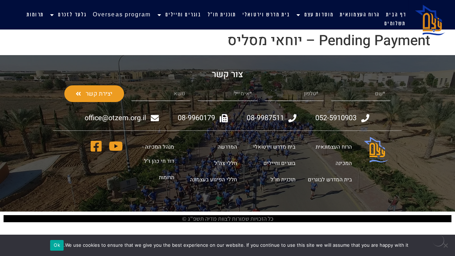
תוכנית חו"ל (283, 179)
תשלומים (395, 24)
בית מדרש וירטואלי (266, 15)
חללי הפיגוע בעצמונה (213, 179)
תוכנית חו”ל (222, 15)
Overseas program (122, 15)
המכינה (344, 163)
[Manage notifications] (438, 240)
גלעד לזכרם (72, 15)
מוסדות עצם (318, 15)
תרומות (35, 15)
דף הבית (396, 15)
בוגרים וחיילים (183, 15)
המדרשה (227, 147)
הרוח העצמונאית (360, 15)
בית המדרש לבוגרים (330, 179)
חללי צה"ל (225, 163)
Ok (57, 245)
